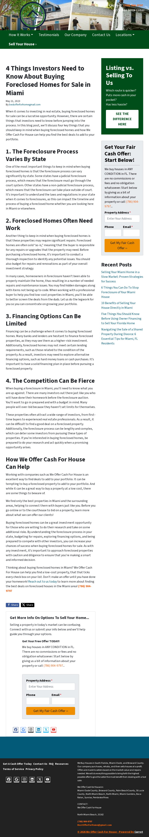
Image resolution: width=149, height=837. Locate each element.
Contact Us (101, 35)
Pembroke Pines (100, 797)
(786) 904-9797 (133, 5)
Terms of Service (13, 769)
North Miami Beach (95, 794)
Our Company (76, 35)
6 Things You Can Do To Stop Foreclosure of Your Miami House (120, 292)
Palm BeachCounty (125, 790)
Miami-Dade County (87, 790)
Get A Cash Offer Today (129, 10)
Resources (61, 764)
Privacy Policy (34, 769)
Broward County (107, 790)
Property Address (39, 680)
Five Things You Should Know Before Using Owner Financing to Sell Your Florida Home (121, 318)
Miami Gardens (127, 794)
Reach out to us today (42, 581)
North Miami (112, 794)
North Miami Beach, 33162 (90, 814)
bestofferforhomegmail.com (25, 104)
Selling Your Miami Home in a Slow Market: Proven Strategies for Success (122, 277)
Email (56, 695)
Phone (30, 695)
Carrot (138, 832)
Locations (124, 35)
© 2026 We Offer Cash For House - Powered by (105, 832)
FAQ (51, 764)
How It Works (19, 35)
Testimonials (49, 35)
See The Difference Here (122, 119)
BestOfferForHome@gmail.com (94, 825)
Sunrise (88, 797)
